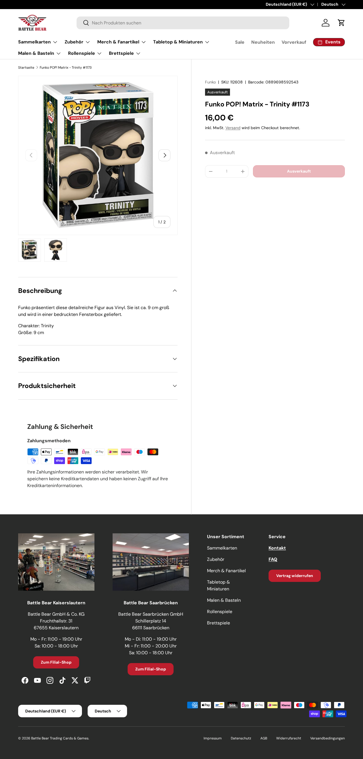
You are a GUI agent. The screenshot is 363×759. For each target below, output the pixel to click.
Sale (239, 42)
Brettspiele (121, 53)
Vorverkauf (294, 42)
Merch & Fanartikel (118, 42)
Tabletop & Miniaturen (178, 42)
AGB (263, 738)
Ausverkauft (299, 171)
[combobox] (183, 22)
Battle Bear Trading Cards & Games (59, 738)
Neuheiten (263, 42)
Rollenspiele (81, 53)
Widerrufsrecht (288, 738)
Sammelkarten (34, 42)
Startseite (26, 67)
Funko (210, 82)
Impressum (213, 738)
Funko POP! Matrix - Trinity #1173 (66, 67)
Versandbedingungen (327, 738)
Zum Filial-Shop (56, 662)
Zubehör (74, 42)
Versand (232, 127)
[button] (341, 22)
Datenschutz (241, 738)
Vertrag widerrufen (294, 575)
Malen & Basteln (36, 53)
